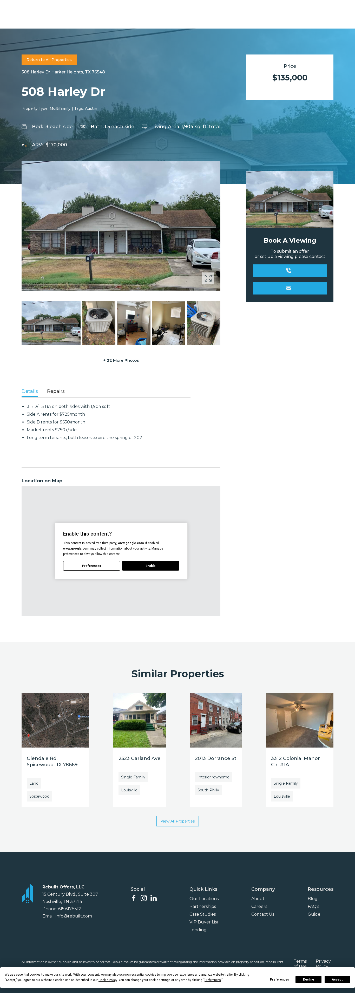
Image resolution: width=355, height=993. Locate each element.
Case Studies (202, 914)
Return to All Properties (49, 59)
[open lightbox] (121, 226)
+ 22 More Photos (121, 360)
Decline (308, 979)
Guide (314, 914)
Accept (337, 979)
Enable (150, 566)
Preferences (279, 979)
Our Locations (204, 898)
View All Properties (178, 821)
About (258, 898)
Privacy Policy (323, 964)
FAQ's (313, 906)
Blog (313, 898)
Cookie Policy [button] (107, 980)
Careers (259, 906)
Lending (198, 929)
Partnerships (202, 906)
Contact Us (262, 914)
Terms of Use (300, 964)
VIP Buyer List (204, 922)
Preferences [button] (213, 980)
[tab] (30, 391)
